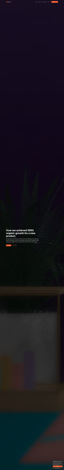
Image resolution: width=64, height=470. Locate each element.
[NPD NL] (8, 2)
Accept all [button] (57, 466)
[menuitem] (36, 2)
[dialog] (57, 464)
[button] (58, 468)
